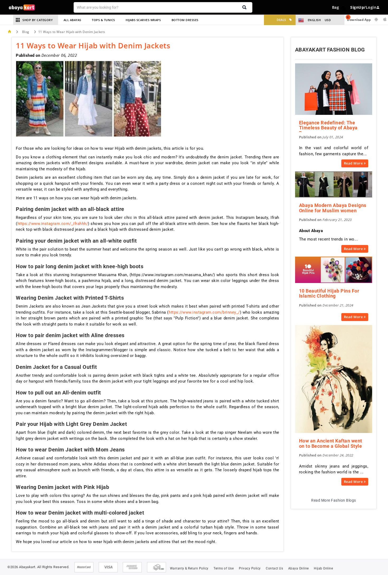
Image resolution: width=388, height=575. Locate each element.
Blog (25, 32)
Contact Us (274, 568)
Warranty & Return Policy (189, 568)
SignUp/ (358, 7)
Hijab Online (323, 568)
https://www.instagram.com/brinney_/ (204, 312)
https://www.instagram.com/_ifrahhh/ (52, 223)
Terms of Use (224, 568)
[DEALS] (268, 20)
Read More (354, 163)
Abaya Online (298, 568)
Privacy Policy (250, 568)
